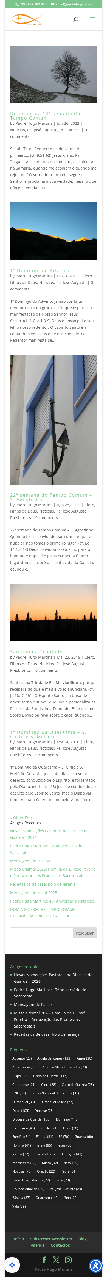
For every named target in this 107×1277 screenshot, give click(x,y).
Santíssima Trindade (36, 652)
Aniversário (24, 1067)
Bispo (20, 1076)
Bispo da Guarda (50, 1076)
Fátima (44, 1136)
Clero (87, 275)
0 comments (46, 517)
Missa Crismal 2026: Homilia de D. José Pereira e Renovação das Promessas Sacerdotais (49, 1019)
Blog (82, 1238)
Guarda (84, 1136)
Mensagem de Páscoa (30, 860)
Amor (84, 1058)
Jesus (65, 1145)
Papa (62, 1180)
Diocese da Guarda (31, 1119)
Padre (69, 1171)
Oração (46, 1171)
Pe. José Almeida (28, 1188)
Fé (64, 1136)
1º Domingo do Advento (40, 270)
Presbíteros (70, 129)
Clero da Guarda (78, 1084)
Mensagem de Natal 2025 (33, 892)
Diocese (44, 1110)
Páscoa (21, 1197)
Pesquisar (85, 933)
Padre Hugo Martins (34, 123)
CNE (19, 1093)
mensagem (24, 1162)
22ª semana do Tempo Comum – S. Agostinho (51, 497)
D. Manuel (23, 1101)
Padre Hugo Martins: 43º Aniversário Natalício (52, 901)
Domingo (67, 1119)
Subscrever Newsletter (51, 1238)
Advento (22, 1058)
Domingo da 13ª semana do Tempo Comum (45, 115)
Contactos (60, 1245)
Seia (71, 1197)
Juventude (46, 1154)
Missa (50, 1162)
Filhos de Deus (23, 282)
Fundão (21, 1136)
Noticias (17, 129)
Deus (20, 1110)
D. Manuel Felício (56, 1101)
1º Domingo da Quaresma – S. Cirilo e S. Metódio (48, 734)
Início (19, 1238)
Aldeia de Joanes (54, 1058)
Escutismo (23, 1128)
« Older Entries (24, 817)
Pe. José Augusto (42, 129)
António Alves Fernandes (64, 1067)
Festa (70, 1128)
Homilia (21, 1145)
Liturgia (72, 1154)
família (49, 1128)
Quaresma (47, 1197)
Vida (19, 1206)
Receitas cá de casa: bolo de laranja (43, 884)
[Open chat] (12, 1264)
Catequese (24, 1084)
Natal (70, 1162)
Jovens (20, 1154)
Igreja (44, 1145)
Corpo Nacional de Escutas (55, 1093)
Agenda (38, 1245)
